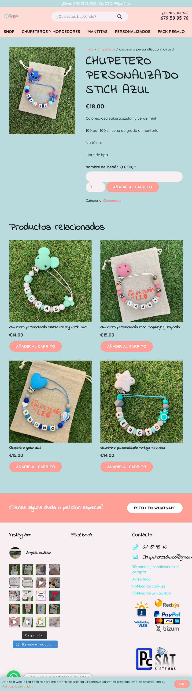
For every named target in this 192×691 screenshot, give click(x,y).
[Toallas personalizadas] (27, 622)
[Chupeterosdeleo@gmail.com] (137, 557)
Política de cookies (148, 586)
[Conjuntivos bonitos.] (27, 596)
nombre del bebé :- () (111, 167)
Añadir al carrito (132, 187)
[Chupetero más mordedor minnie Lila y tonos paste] (54, 609)
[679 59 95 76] (137, 547)
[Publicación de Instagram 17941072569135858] (41, 569)
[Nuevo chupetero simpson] (14, 609)
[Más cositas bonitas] (14, 622)
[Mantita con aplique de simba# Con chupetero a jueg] (41, 622)
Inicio (90, 49)
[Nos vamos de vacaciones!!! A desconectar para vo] (41, 596)
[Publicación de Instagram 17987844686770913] (27, 569)
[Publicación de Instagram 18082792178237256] (14, 582)
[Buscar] (119, 16)
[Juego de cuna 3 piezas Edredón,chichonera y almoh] (14, 596)
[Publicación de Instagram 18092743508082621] (14, 569)
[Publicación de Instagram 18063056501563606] (41, 582)
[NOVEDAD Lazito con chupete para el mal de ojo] (54, 596)
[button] (35, 346)
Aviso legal (141, 579)
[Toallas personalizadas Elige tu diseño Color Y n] (41, 609)
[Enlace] (11, 16)
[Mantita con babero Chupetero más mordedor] (27, 609)
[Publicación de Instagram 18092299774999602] (54, 569)
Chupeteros (106, 49)
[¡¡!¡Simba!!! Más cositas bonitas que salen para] (54, 582)
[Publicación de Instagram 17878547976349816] (27, 582)
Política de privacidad (151, 593)
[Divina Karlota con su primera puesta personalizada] (54, 622)
